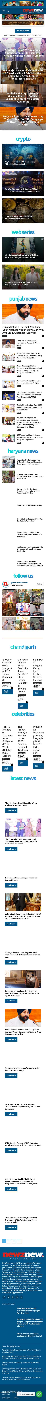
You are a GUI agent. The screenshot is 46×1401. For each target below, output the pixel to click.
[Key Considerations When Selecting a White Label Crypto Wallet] (23, 156)
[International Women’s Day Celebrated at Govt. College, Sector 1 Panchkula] (8, 477)
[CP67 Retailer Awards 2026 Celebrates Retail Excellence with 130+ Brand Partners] (23, 1131)
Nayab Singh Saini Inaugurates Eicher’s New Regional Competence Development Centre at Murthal (30, 462)
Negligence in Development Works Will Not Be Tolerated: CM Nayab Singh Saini (30, 549)
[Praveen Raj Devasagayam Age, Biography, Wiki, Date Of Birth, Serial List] (38, 721)
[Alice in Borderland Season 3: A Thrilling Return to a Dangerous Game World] (23, 249)
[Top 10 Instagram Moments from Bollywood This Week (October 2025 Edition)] (7, 721)
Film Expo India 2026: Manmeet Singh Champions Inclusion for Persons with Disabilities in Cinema (21, 841)
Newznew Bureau (21, 697)
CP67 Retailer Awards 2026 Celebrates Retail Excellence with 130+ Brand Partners (23, 1144)
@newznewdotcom (19, 583)
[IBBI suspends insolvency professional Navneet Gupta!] (23, 866)
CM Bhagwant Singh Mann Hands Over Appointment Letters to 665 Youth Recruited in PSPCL (29, 395)
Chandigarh (6, 683)
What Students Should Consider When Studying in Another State (28, 1310)
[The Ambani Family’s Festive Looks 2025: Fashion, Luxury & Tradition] (23, 721)
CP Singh (5, 685)
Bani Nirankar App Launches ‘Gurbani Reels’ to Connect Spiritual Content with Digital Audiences (22, 993)
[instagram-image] (9, 596)
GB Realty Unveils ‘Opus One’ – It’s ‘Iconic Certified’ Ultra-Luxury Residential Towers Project (23, 675)
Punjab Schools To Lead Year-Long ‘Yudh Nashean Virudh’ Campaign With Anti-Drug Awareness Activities (23, 330)
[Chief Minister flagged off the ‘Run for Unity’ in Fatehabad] (8, 520)
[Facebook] (4, 1297)
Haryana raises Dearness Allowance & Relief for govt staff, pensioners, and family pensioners (30, 563)
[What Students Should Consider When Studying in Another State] (23, 791)
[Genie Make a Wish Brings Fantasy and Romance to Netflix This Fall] (23, 277)
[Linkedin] (13, 1297)
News (4, 336)
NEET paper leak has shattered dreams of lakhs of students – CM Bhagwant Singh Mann (30, 437)
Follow (39, 584)
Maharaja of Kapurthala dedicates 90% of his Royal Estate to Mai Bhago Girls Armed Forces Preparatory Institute (23, 916)
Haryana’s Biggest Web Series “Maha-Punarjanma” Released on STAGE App (29, 534)
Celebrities (6, 759)
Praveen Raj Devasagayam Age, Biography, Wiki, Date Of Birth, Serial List (38, 739)
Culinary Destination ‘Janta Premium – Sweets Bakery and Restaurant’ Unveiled (28, 491)
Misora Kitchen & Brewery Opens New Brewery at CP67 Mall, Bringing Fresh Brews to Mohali (21, 1220)
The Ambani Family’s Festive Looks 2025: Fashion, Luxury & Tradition (23, 738)
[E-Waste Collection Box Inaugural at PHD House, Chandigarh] (7, 654)
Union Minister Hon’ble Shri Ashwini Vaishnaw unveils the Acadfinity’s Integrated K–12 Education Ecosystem (21, 1181)
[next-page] (19, 1241)
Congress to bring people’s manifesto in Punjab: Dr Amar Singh (28, 343)
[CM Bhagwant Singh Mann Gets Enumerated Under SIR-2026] (8, 384)
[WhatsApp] (21, 1297)
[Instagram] (8, 1297)
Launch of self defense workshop (29, 505)
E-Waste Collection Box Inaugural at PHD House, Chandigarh (7, 669)
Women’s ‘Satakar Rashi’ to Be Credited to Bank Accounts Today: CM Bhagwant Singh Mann (30, 355)
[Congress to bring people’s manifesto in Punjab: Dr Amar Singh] (8, 343)
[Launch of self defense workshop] (8, 506)
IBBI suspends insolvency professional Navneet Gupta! (29, 1335)
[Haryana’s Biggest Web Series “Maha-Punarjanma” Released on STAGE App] (8, 535)
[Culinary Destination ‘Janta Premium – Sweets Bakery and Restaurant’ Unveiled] (8, 491)
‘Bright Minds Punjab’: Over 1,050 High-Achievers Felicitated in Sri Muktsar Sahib (29, 407)
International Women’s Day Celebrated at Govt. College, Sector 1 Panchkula (30, 476)
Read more (6, 691)
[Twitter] (17, 1297)
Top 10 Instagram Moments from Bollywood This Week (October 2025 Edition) (7, 741)
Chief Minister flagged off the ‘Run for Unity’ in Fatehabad (30, 520)
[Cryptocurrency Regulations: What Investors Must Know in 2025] (23, 210)
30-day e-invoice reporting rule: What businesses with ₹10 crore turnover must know (22, 955)
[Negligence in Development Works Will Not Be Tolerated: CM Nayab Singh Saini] (8, 549)
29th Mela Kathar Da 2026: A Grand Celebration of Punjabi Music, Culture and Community (22, 1106)
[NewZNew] (33, 11)
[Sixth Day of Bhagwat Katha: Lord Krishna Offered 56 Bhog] (38, 654)
